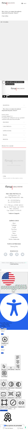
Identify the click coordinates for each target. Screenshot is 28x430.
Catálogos (14, 225)
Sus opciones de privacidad (14, 425)
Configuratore (14, 237)
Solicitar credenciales (14, 239)
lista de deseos (9, 428)
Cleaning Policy (14, 246)
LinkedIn (17, 254)
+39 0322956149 (15, 202)
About (14, 223)
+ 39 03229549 (14, 200)
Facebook (5, 254)
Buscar (21, 428)
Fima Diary (14, 229)
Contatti (14, 227)
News (14, 233)
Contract (14, 231)
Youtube (22, 254)
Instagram (11, 254)
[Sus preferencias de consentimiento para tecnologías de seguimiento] (25, 427)
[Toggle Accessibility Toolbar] (0, 270)
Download (14, 235)
